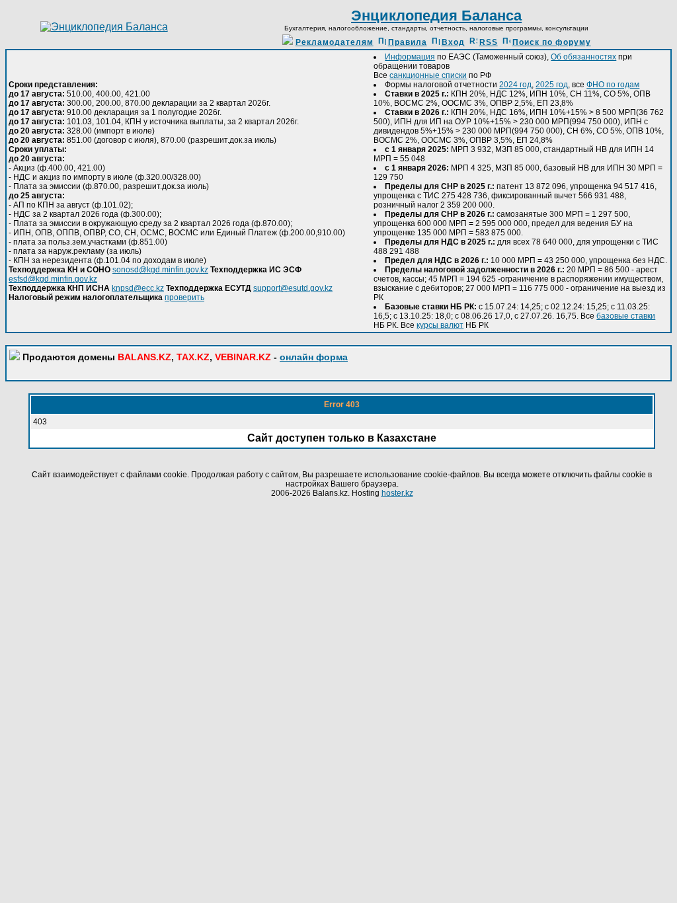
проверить (184, 297)
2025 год (552, 84)
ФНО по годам (612, 84)
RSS (488, 42)
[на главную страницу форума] (104, 26)
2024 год (515, 84)
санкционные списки (428, 75)
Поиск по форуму (551, 42)
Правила (407, 42)
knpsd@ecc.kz (138, 288)
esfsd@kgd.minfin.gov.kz (53, 279)
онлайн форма (314, 357)
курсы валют (440, 325)
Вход (453, 42)
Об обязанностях (583, 56)
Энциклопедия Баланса (436, 15)
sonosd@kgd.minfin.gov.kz (160, 269)
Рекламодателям (335, 42)
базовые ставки (625, 316)
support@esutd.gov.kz (293, 288)
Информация (410, 56)
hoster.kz (397, 493)
